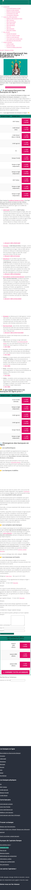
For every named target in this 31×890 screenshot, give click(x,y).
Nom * (2, 628)
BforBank (2, 764)
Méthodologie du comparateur (8, 856)
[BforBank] (4, 643)
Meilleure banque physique (13, 12)
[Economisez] (15, 705)
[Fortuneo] (4, 662)
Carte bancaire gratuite (6, 804)
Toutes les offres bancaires (10, 17)
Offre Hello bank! (10, 23)
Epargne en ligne (10, 45)
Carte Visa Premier (5, 807)
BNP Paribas (3, 787)
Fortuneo (2, 756)
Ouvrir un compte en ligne (13, 35)
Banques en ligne (9, 50)
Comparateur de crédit (12, 13)
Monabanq (6, 259)
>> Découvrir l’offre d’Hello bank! (11, 243)
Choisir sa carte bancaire (12, 37)
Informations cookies (5, 859)
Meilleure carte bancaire (6, 812)
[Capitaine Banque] (15, 2)
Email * (2, 631)
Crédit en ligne (10, 44)
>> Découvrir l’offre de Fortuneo (11, 256)
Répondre (15, 583)
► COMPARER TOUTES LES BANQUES (15, 672)
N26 (1, 770)
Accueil (2, 50)
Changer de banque (11, 34)
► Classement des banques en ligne (15, 87)
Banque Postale (4, 792)
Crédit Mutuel (3, 795)
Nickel (1, 773)
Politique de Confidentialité (7, 861)
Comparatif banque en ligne (13, 8)
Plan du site (3, 850)
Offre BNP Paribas (11, 30)
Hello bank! (3, 759)
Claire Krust (9, 576)
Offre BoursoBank (11, 22)
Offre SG (8, 27)
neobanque (26, 491)
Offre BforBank (10, 28)
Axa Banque (3, 775)
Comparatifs (6, 6)
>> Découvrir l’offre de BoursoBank (12, 299)
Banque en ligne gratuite (12, 10)
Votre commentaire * (5, 625)
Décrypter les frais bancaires (13, 40)
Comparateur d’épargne (12, 15)
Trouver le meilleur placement (14, 47)
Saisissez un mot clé (5, 680)
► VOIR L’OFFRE (26, 121)
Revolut (2, 767)
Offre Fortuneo (10, 20)
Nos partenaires (4, 864)
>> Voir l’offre (6, 354)
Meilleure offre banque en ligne (14, 18)
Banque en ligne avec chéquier (8, 829)
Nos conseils (6, 32)
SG (1, 784)
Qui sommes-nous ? (5, 845)
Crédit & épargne (7, 42)
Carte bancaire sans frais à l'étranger (10, 815)
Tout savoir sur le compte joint (14, 39)
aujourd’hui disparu (16, 462)
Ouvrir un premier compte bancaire (9, 836)
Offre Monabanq (10, 25)
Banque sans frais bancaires (7, 826)
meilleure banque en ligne (16, 200)
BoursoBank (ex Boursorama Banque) (10, 753)
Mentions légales (4, 853)
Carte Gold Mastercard (6, 809)
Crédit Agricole (4, 790)
